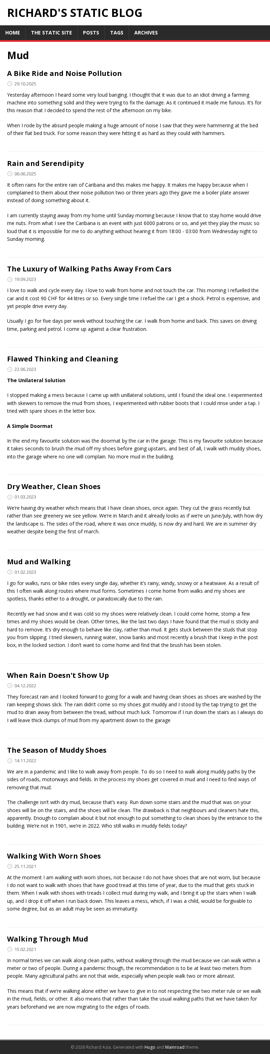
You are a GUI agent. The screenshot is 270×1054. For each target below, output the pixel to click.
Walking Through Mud (47, 939)
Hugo (149, 1047)
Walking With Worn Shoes (54, 856)
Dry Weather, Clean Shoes (54, 486)
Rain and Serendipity (45, 163)
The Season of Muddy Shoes (57, 750)
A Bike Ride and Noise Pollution (64, 73)
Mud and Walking (39, 561)
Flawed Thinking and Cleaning (62, 359)
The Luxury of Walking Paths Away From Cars (89, 269)
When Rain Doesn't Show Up (58, 675)
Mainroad (175, 1047)
